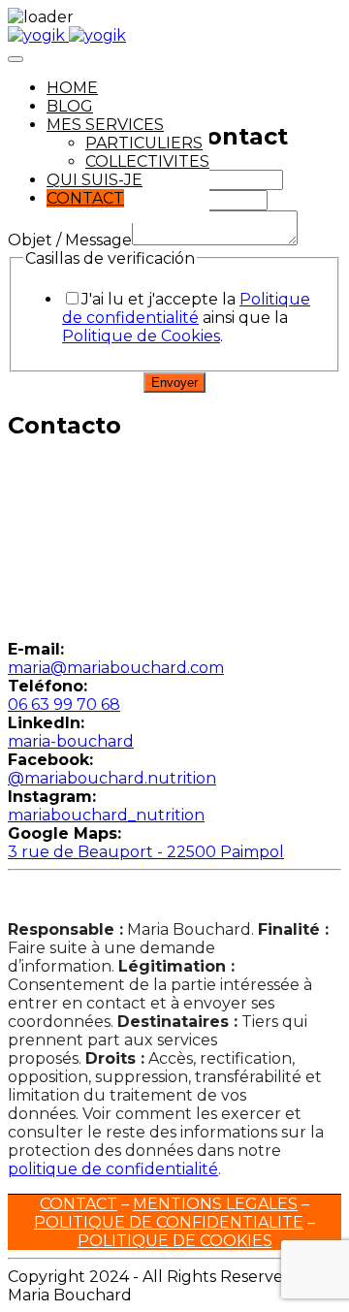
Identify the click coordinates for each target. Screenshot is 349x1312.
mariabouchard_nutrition (106, 815)
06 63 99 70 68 (64, 704)
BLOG (70, 106)
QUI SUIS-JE (95, 180)
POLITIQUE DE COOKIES (175, 1241)
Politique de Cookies (141, 336)
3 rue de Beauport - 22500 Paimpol (146, 852)
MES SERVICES (105, 124)
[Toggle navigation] (15, 59)
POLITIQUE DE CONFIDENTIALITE (168, 1222)
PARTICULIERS (144, 143)
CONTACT (85, 198)
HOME (72, 88)
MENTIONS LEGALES (215, 1204)
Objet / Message (70, 240)
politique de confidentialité (113, 1169)
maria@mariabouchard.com (116, 667)
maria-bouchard (71, 741)
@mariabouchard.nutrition (112, 778)
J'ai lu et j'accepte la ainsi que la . (186, 317)
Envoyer (174, 382)
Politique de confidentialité (186, 308)
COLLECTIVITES (147, 161)
